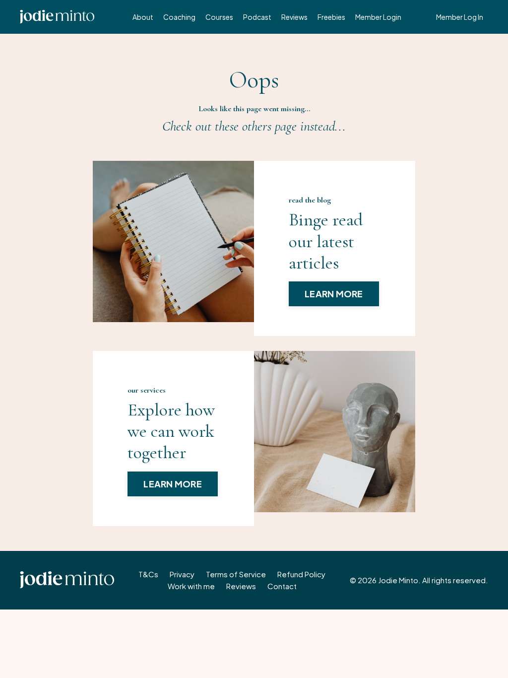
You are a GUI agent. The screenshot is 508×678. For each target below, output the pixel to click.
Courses (219, 16)
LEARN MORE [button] (334, 293)
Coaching (179, 16)
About (142, 16)
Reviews (294, 16)
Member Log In (459, 16)
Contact (282, 586)
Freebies (331, 16)
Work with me (191, 586)
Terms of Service (236, 574)
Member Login (378, 16)
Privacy (182, 574)
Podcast (257, 16)
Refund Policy (301, 574)
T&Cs (148, 574)
